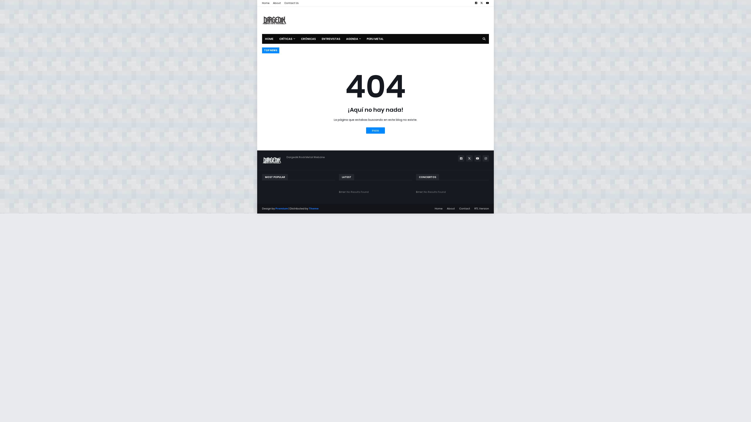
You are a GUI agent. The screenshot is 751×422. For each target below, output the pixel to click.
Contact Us (291, 3)
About (277, 3)
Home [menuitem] (269, 39)
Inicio (375, 130)
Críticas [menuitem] (285, 39)
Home (265, 3)
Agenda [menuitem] (352, 39)
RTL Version (481, 208)
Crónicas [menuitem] (308, 39)
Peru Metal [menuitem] (375, 39)
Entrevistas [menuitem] (331, 39)
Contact (464, 208)
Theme (314, 208)
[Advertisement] (418, 17)
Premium (281, 208)
